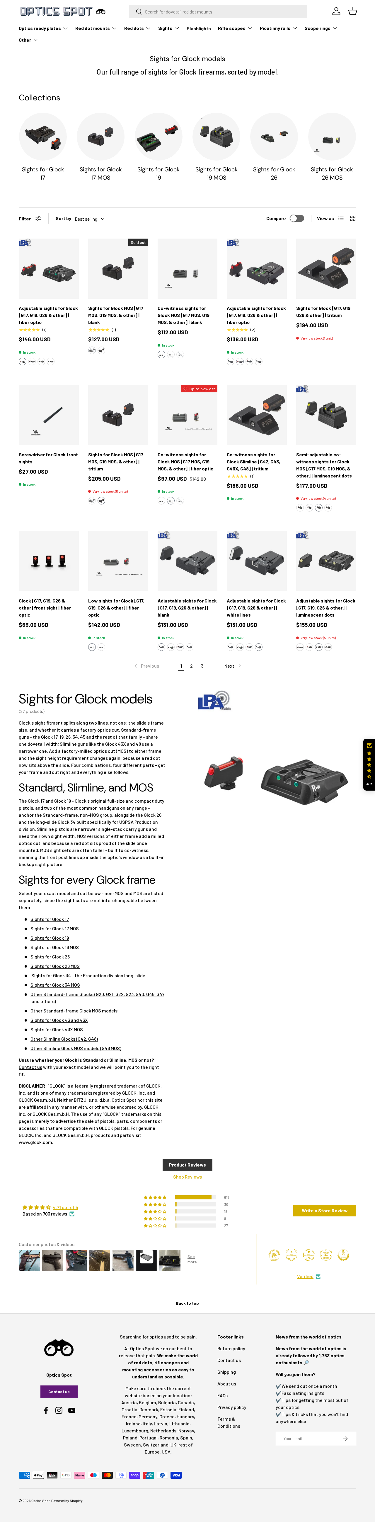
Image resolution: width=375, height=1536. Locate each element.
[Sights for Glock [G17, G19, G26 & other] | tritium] (326, 269)
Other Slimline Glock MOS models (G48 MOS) (75, 1048)
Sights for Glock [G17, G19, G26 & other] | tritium (324, 311)
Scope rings (317, 28)
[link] (146, 665)
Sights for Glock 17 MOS (101, 173)
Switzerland (155, 1444)
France (129, 1416)
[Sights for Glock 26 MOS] (332, 137)
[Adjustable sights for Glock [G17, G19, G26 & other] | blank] (188, 561)
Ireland (133, 1423)
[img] (50, 1207)
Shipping (226, 1372)
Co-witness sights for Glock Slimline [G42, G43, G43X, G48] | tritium (253, 461)
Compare (276, 218)
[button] (22, 361)
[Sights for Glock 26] (274, 137)
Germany (148, 1416)
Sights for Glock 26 (274, 173)
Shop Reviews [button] (187, 1176)
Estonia (168, 1409)
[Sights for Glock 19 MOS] (216, 137)
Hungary (185, 1416)
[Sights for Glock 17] (43, 137)
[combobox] (218, 11)
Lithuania (179, 1423)
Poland (130, 1437)
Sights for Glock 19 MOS (216, 173)
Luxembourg (135, 1430)
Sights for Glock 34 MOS (55, 985)
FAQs (222, 1395)
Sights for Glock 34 (51, 975)
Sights (165, 28)
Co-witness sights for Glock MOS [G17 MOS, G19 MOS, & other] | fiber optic (185, 461)
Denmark (148, 1409)
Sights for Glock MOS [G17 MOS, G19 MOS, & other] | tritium (115, 461)
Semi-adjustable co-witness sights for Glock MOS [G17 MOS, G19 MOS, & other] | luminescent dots (324, 465)
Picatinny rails (275, 28)
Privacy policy (231, 1407)
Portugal (148, 1437)
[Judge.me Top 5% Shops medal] (343, 1255)
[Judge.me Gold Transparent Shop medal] (309, 1255)
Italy (147, 1423)
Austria (129, 1402)
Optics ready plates (40, 28)
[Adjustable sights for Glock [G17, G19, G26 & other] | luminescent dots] (326, 561)
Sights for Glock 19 (158, 173)
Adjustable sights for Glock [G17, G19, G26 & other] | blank (187, 607)
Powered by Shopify (67, 1500)
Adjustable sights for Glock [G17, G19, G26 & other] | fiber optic (48, 315)
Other (25, 40)
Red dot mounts (92, 28)
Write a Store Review (325, 1210)
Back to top (187, 1303)
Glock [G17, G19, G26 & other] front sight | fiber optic (45, 607)
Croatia (129, 1409)
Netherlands (163, 1430)
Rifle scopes (232, 28)
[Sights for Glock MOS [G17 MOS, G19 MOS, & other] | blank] (118, 269)
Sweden (132, 1444)
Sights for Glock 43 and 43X (59, 1020)
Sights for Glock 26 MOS (332, 173)
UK (173, 1444)
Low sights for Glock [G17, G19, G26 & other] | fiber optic (116, 607)
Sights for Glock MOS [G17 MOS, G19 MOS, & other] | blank (115, 315)
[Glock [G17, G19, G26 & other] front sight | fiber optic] (49, 561)
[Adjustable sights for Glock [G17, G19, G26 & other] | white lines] (257, 561)
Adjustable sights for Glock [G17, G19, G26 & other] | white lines (256, 607)
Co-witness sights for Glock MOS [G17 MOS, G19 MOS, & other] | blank (183, 315)
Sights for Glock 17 (43, 173)
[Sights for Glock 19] (159, 137)
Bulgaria (167, 1402)
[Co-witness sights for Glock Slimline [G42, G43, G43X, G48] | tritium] (257, 415)
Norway (186, 1430)
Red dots (134, 28)
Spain (186, 1437)
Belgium (147, 1402)
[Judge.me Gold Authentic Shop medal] (291, 1255)
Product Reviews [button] (187, 1164)
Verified (305, 1276)
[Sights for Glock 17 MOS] (101, 137)
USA (166, 1451)
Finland (186, 1409)
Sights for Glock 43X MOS (56, 1029)
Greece (167, 1416)
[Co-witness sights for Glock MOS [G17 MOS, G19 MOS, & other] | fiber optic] (188, 415)
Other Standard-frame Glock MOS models (73, 1010)
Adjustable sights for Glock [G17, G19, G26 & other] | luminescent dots (325, 607)
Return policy (231, 1348)
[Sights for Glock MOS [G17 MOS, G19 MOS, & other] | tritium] (118, 415)
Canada (186, 1402)
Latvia (160, 1423)
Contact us (30, 1067)
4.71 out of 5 (65, 1207)
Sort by (63, 218)
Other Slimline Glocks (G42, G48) (64, 1039)
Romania (169, 1437)
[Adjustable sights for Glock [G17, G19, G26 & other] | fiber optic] (49, 269)
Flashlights (199, 28)
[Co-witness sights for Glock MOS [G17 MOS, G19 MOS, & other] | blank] (188, 269)
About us (226, 1383)
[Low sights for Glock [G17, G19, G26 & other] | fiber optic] (118, 561)
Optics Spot (40, 1500)
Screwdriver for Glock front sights (48, 458)
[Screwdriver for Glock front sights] (49, 415)
